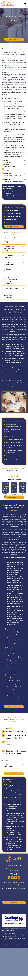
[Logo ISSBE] (7, 2)
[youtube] (15, 877)
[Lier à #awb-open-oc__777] (25, 4)
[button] (14, 240)
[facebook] (9, 877)
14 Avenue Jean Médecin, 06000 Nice (14, 869)
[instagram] (12, 877)
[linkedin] (19, 877)
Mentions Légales (11, 945)
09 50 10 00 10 (14, 875)
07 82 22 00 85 (14, 873)
